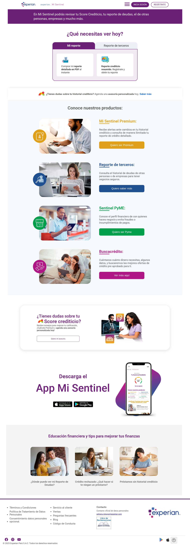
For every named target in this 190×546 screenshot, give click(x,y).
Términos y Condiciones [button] (23, 507)
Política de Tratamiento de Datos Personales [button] (27, 513)
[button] (50, 479)
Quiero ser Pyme (122, 232)
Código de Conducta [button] (64, 523)
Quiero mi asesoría (58, 339)
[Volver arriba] (174, 540)
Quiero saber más (121, 188)
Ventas (57, 511)
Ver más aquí (122, 275)
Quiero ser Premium (121, 145)
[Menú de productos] (127, 4)
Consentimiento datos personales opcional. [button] (28, 520)
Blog (55, 519)
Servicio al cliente (62, 507)
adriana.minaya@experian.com (109, 514)
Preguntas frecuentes (64, 515)
